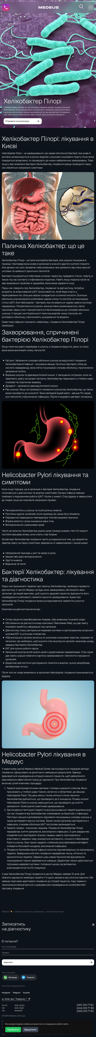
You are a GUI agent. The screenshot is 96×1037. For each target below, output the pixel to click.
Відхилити (30, 1029)
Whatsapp (12, 977)
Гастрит (10, 360)
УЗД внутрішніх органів (19, 637)
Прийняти (13, 1029)
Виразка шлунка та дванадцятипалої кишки (30, 375)
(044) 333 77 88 (85, 1008)
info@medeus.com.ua (13, 1015)
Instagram (6, 993)
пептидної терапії (33, 809)
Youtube (26, 993)
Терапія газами (15, 828)
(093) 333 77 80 (85, 1011)
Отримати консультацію (17, 121)
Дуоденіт (11, 385)
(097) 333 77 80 (85, 1005)
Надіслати (8, 962)
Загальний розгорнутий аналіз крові (26, 652)
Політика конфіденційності (13, 986)
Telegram (30, 977)
